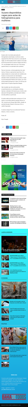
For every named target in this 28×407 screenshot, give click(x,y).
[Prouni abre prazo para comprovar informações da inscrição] (5, 357)
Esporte (6, 6)
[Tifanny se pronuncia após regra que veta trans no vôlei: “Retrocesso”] (5, 140)
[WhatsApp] (17, 28)
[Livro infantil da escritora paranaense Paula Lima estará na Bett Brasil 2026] (5, 272)
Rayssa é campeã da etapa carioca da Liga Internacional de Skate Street (18, 147)
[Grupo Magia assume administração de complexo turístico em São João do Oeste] (5, 216)
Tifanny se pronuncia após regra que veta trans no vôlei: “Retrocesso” (17, 139)
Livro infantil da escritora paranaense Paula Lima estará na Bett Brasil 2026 (18, 272)
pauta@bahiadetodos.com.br (8, 389)
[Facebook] (7, 28)
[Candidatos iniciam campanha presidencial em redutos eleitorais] (14, 336)
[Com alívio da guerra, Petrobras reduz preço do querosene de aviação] (5, 318)
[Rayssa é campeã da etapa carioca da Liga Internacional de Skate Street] (5, 147)
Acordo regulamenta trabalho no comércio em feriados (12, 295)
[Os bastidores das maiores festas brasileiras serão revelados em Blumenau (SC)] (5, 200)
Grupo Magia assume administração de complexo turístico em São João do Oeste (17, 216)
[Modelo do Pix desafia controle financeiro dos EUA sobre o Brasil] (5, 303)
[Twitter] (10, 28)
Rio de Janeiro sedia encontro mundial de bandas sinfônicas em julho (13, 250)
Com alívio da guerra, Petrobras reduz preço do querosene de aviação (17, 317)
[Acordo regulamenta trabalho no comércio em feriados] (14, 290)
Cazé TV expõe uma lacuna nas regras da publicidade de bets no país (18, 310)
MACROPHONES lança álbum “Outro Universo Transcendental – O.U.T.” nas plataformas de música (18, 257)
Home (2, 6)
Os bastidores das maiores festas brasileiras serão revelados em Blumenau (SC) (18, 200)
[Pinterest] (14, 28)
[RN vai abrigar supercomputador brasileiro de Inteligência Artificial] (5, 224)
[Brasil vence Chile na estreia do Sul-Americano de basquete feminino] (5, 154)
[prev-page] (2, 160)
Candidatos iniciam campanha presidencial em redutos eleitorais (12, 341)
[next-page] (5, 160)
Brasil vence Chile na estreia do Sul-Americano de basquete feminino (17, 154)
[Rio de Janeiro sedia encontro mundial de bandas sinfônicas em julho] (14, 244)
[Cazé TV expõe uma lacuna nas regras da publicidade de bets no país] (5, 310)
